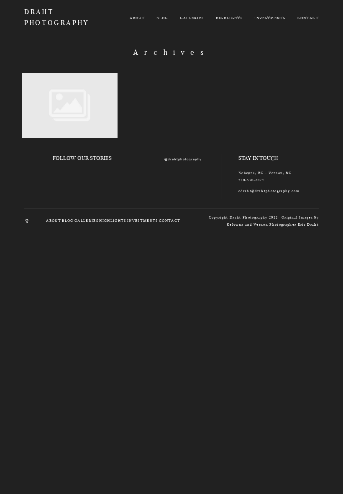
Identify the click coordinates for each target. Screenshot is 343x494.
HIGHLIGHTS (229, 18)
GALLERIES (192, 18)
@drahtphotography (183, 159)
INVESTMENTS (269, 18)
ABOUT (137, 18)
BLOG (162, 18)
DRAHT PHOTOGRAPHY (48, 18)
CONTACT (308, 18)
